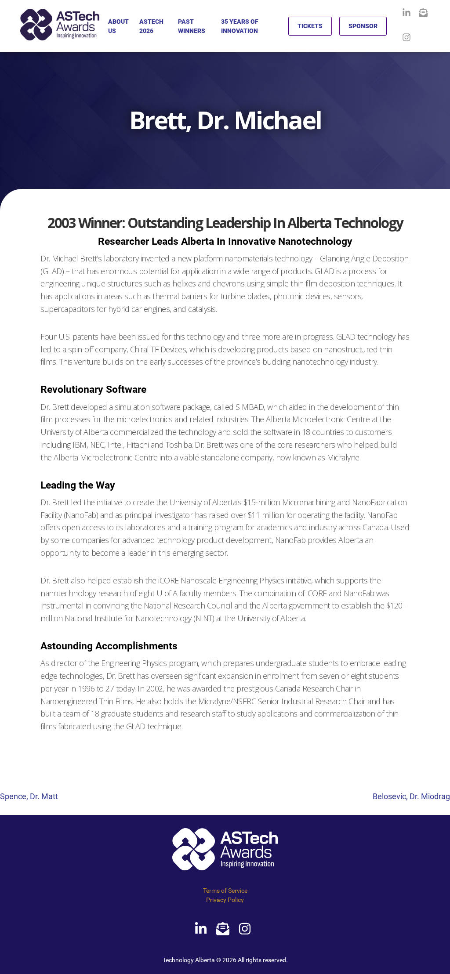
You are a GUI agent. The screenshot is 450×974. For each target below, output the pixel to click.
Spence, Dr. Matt (29, 796)
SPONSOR (362, 25)
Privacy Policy (225, 899)
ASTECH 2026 (151, 26)
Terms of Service (225, 890)
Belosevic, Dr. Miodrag (411, 796)
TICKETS (310, 25)
